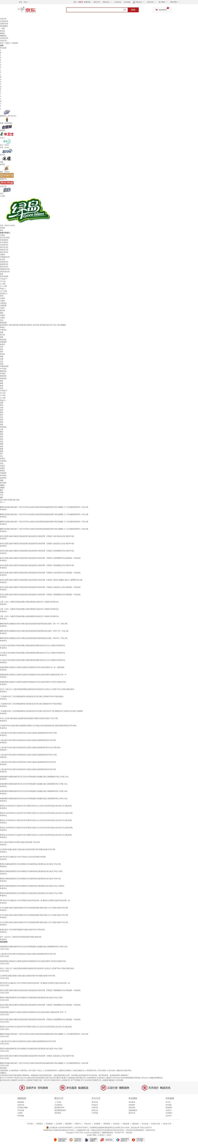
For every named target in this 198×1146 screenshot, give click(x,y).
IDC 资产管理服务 (74, 1080)
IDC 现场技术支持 (53, 1080)
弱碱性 (2, 488)
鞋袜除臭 (3, 427)
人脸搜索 (105, 1080)
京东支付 (101, 1135)
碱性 (1, 497)
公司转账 (95, 1113)
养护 (1, 352)
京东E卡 (169, 1110)
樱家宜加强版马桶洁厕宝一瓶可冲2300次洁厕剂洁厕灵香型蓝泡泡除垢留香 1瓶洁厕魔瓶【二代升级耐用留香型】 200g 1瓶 (44, 514)
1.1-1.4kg (3, 286)
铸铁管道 (3, 378)
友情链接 (97, 1124)
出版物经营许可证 (83, 1130)
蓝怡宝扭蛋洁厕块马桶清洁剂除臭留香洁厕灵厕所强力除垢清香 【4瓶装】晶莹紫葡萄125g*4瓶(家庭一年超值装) (40, 558)
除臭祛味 (3, 339)
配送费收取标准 (60, 1110)
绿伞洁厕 (111, 1070)
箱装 (1, 386)
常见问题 (21, 1110)
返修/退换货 (133, 1110)
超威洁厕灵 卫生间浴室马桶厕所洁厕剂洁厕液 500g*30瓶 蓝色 (22, 930)
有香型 (2, 458)
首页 (1, 43)
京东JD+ (169, 1116)
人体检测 (64, 1080)
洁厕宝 (2, 308)
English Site (155, 1124)
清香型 (2, 466)
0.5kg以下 (3, 279)
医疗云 (2, 1078)
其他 (1, 320)
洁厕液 (2, 298)
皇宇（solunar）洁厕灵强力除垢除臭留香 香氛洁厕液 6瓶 (20, 937)
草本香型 (3, 475)
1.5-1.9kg (3, 291)
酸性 (1, 490)
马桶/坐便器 (4, 366)
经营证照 (129, 1133)
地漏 (1, 364)
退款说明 (132, 1107)
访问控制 (88, 1080)
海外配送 (58, 1113)
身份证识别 (6, 1080)
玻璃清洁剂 (4, 264)
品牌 (46, 1078)
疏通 (1, 337)
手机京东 (138, 2)
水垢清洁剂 (4, 245)
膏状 (1, 434)
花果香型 (3, 478)
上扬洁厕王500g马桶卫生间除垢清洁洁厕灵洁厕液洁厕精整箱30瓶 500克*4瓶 (28, 769)
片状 (1, 429)
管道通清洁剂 (91, 1070)
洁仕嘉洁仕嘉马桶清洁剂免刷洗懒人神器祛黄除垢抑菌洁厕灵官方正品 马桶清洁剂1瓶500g (32, 660)
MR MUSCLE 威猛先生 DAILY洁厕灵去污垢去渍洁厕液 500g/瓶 (23, 857)
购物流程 (21, 1102)
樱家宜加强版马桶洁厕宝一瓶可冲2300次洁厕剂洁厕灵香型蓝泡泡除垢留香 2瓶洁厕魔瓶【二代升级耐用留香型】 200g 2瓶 (44, 529)
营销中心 (78, 1124)
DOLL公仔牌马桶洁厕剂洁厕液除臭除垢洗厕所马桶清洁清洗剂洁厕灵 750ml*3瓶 (29, 718)
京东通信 (169, 1113)
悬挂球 (2, 310)
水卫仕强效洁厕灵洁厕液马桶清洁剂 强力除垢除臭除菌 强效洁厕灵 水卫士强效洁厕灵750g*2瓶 (34, 915)
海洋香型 (3, 483)
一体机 (2, 28)
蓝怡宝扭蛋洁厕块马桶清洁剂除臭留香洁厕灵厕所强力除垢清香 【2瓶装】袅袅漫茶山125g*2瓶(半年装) (37, 543)
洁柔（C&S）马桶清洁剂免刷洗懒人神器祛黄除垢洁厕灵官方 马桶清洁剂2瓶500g (29, 609)
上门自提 (58, 1102)
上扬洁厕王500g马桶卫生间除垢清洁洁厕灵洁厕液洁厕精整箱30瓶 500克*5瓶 (28, 762)
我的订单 (96, 2)
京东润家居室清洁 (50, 1070)
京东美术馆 (4, 38)
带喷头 (2, 327)
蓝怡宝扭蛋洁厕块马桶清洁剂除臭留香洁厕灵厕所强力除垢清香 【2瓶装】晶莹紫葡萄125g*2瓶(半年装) (37, 551)
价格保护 (132, 1105)
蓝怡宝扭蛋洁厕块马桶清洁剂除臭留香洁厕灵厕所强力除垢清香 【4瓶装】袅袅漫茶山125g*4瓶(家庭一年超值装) (40, 587)
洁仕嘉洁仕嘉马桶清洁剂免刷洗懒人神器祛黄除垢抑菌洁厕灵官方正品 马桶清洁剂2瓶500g (32, 645)
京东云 (109, 1135)
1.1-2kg (3, 284)
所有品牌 (3, 48)
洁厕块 (2, 301)
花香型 (2, 468)
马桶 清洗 (23, 1070)
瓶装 (1, 381)
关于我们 (30, 1124)
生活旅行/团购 (23, 1107)
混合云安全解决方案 (56, 1078)
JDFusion (144, 1078)
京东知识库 (4, 21)
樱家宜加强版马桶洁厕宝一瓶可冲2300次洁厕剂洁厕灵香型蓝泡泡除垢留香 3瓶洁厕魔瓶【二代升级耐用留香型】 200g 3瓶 (44, 522)
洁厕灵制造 (14, 1070)
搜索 (133, 10)
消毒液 (2, 255)
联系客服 (21, 1116)
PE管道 (2, 373)
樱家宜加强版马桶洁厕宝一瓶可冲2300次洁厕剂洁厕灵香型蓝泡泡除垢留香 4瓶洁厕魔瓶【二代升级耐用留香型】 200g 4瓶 (44, 507)
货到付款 (95, 1102)
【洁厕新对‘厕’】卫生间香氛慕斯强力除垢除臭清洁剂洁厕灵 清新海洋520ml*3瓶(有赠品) (31, 696)
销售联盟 (106, 1124)
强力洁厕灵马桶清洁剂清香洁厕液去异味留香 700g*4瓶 (20, 842)
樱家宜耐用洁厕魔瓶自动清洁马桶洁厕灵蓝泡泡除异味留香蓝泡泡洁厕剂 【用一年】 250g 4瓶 (33, 624)
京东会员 (117, 2)
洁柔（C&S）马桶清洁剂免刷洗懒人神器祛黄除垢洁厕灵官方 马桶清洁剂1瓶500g (29, 602)
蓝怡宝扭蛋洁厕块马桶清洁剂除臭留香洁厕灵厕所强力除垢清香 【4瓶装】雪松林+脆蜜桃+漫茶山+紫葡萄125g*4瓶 (41, 580)
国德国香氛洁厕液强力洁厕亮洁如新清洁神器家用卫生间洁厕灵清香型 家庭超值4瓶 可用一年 (33, 675)
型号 (82, 1080)
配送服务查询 (59, 1107)
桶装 (1, 383)
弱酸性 (2, 485)
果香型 (2, 471)
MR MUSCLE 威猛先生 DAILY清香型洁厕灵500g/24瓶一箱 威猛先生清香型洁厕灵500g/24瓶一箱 (35, 900)
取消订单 (132, 1113)
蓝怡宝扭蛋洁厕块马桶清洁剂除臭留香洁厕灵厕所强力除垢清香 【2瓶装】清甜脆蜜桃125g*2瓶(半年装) (37, 565)
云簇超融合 (71, 1078)
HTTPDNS (9, 1078)
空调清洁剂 (4, 262)
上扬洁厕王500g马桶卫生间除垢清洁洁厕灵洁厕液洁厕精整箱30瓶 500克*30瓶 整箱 (30, 747)
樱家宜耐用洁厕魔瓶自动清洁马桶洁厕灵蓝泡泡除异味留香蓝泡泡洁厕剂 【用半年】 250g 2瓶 (33, 638)
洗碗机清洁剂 (5, 269)
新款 (139, 1078)
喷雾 (1, 449)
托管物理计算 (96, 1080)
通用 (1, 412)
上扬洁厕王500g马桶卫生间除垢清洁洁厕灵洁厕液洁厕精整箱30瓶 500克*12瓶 (28, 755)
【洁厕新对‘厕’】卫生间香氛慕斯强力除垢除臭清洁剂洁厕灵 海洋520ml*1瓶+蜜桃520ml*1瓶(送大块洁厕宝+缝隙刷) (41, 711)
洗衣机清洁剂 (5, 272)
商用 (1, 420)
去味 (1, 347)
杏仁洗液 (32, 1070)
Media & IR (167, 1124)
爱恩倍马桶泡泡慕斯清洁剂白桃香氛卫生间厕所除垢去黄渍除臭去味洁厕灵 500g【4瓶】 (31, 893)
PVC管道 (3, 369)
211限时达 (58, 1105)
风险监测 (126, 1124)
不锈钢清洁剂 (5, 257)
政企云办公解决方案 (27, 1078)
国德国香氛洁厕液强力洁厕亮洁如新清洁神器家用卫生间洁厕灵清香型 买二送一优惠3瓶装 (32, 667)
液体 (1, 437)
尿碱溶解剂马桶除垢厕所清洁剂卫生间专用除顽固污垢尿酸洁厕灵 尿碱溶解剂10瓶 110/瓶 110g (34, 777)
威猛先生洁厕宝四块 (124, 1070)
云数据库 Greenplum (112, 1078)
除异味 (2, 354)
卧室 (1, 403)
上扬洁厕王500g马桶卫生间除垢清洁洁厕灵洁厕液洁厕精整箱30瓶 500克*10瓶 (28, 733)
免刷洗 (2, 344)
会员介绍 (21, 1105)
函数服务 (111, 1080)
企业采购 (127, 2)
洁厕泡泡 (3, 303)
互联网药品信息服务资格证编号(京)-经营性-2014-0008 (109, 1127)
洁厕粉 (2, 318)
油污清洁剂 (4, 247)
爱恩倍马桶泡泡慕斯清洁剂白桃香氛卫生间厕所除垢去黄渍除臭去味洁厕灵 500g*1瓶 (30, 879)
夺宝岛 (168, 1102)
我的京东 (106, 2)
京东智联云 (101, 1078)
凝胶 (1, 313)
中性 (1, 495)
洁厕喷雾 (3, 305)
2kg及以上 (4, 293)
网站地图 (79, 1078)
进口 (1, 456)
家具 (1, 415)
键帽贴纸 (3, 36)
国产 (1, 454)
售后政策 (132, 1102)
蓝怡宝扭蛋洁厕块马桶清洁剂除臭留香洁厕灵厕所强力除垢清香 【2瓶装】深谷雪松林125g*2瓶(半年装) (37, 536)
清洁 (1, 417)
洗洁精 (2, 259)
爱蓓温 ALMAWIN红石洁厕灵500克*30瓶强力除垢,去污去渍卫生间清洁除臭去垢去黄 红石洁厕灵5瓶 (36, 835)
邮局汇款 (95, 1110)
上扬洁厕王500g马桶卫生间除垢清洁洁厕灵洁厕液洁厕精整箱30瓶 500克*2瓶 (28, 740)
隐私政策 (135, 1124)
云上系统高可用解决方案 (33, 1080)
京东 (36, 11)
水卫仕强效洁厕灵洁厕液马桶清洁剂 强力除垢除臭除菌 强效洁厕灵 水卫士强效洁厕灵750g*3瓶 (34, 908)
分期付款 (95, 1107)
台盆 (1, 361)
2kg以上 (3, 289)
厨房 (1, 410)
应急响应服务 (40, 1078)
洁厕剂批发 (4, 1070)
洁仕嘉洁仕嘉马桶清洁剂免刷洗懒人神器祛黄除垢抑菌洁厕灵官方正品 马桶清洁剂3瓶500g (32, 653)
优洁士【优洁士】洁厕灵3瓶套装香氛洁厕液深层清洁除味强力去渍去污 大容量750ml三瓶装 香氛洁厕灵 (37, 689)
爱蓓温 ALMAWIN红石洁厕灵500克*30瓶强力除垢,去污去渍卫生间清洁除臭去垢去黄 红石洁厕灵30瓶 (36, 828)
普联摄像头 (4, 26)
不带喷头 (3, 330)
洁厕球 (2, 315)
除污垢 (2, 335)
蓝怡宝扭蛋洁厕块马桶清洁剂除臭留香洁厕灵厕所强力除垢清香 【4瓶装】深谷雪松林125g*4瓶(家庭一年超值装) (40, 573)
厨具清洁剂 (4, 267)
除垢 (1, 349)
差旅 (1, 422)
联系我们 (40, 1124)
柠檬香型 (3, 473)
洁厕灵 (7, 43)
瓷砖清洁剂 (4, 252)
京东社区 (116, 1124)
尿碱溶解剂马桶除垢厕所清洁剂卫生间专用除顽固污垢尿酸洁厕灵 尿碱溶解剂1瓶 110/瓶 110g (33, 784)
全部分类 (3, 19)
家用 (1, 405)
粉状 (1, 446)
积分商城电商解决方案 (129, 1078)
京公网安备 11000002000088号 (61, 1127)
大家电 (20, 1113)
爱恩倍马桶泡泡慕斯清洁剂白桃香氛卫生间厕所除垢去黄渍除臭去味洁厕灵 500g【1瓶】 (31, 871)
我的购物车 (163, 10)
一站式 (44, 1080)
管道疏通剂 (4, 240)
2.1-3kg (3, 398)
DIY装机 (169, 1105)
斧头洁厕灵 (102, 1070)
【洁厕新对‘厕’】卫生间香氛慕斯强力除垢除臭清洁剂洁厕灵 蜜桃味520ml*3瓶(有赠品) (31, 704)
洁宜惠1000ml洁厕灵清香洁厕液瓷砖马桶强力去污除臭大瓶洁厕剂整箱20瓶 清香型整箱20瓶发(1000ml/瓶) (38, 726)
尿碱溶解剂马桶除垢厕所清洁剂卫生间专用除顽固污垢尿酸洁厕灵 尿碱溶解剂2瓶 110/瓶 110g (33, 791)
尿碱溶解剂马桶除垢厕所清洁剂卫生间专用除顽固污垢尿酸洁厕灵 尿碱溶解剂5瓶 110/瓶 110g (33, 798)
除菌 (1, 356)
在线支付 (95, 1105)
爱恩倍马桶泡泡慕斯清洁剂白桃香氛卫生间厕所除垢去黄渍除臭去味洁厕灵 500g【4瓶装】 (32, 886)
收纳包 (2, 31)
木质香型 (3, 461)
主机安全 (16, 1078)
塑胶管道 (3, 376)
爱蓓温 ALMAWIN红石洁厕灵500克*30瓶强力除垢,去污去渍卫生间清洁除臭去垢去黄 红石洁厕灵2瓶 (36, 806)
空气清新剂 (4, 242)
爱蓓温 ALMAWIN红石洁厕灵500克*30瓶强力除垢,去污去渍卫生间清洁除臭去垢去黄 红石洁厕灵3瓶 (36, 820)
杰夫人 (40, 1070)
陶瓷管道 (3, 371)
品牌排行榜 (4, 24)
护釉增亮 (3, 342)
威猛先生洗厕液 (65, 1070)
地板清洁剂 (4, 250)
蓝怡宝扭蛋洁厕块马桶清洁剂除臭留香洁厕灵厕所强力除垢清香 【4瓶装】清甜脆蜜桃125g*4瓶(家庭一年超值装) (40, 594)
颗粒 (1, 432)
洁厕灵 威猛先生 (78, 1070)
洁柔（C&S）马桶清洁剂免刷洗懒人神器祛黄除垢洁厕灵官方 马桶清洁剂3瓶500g (29, 616)
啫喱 (1, 444)
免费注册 (87, 2)
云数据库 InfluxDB (17, 1080)
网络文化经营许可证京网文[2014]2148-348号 (107, 1130)
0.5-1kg (3, 281)
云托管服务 (119, 1080)
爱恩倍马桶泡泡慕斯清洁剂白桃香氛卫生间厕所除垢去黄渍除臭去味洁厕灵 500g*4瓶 (30, 864)
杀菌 (1, 332)
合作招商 (59, 1124)
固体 (1, 439)
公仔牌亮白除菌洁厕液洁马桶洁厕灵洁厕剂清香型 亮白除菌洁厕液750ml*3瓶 (27, 849)
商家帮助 (68, 1124)
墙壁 (1, 424)
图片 (65, 1078)
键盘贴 (2, 33)
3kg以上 (3, 400)
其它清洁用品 (5, 238)
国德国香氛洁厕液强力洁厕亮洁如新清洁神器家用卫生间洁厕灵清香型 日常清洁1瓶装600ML (33, 682)
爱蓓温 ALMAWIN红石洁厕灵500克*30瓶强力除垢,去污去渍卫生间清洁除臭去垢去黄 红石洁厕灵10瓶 (36, 813)
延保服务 (169, 1107)
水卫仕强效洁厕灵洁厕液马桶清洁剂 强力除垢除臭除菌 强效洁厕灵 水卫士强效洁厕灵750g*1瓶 (34, 922)
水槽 (1, 359)
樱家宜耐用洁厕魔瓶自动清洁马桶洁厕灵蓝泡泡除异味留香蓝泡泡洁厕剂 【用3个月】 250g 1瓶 (34, 631)
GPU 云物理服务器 (89, 1078)
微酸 (1, 480)
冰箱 (1, 407)
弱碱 (1, 492)
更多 (1, 230)
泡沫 (1, 441)
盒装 (1, 388)
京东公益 (145, 1124)
